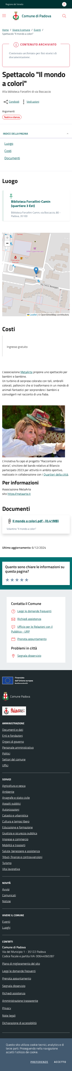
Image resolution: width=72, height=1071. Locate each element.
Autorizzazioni (10, 809)
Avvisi (5, 889)
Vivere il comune (21, 30)
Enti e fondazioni (12, 735)
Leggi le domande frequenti (19, 971)
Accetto (60, 1062)
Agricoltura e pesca (13, 785)
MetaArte (26, 372)
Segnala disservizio (13, 986)
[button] (64, 16)
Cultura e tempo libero (15, 821)
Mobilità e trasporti (13, 845)
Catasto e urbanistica (15, 815)
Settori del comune (13, 759)
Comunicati (9, 895)
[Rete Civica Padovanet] (36, 710)
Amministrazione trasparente (20, 1000)
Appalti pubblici (11, 803)
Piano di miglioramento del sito (21, 963)
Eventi (37, 30)
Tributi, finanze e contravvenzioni (22, 857)
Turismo (6, 863)
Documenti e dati (12, 729)
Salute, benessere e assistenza (21, 851)
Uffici (5, 765)
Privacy (6, 1008)
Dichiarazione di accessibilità (19, 1023)
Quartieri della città (56, 474)
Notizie (6, 901)
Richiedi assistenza (13, 993)
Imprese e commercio (15, 839)
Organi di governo (13, 741)
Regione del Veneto (14, 4)
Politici (6, 753)
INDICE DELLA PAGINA (15, 133)
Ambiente (8, 791)
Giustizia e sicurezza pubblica (19, 833)
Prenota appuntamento (16, 978)
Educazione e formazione (17, 827)
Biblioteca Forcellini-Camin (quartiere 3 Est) (30, 203)
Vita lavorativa (11, 869)
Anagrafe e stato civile (16, 797)
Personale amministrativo (18, 747)
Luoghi (6, 927)
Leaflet (33, 314)
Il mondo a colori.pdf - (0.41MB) (36, 521)
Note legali (9, 1015)
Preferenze (39, 1062)
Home (5, 30)
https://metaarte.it (19, 494)
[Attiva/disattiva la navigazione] (4, 15)
